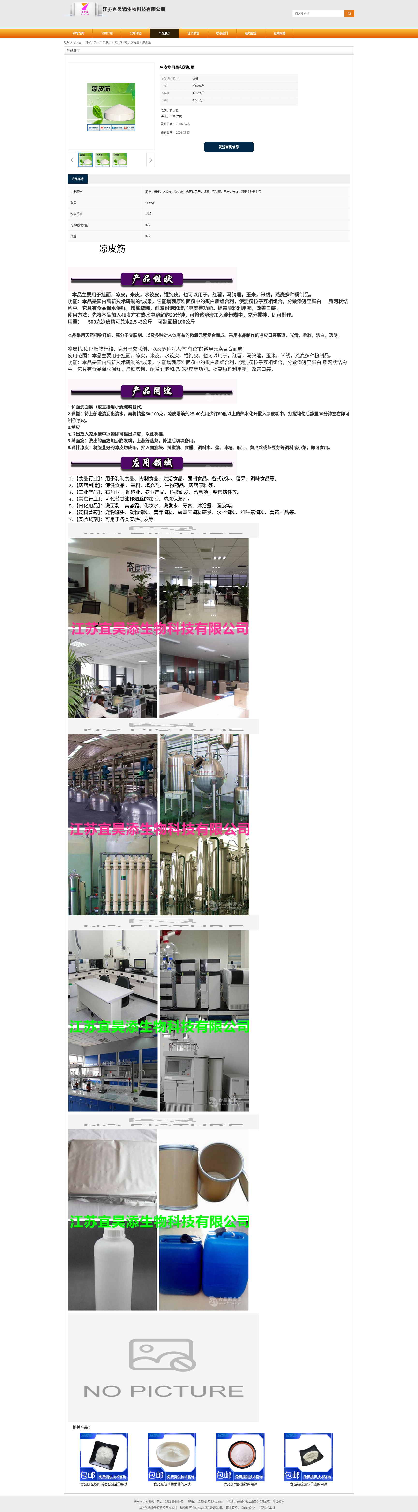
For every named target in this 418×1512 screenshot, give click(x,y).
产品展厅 (164, 33)
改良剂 (118, 42)
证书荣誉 (193, 33)
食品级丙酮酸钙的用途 (240, 1484)
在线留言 (251, 33)
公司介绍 (107, 33)
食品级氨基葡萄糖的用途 (172, 1484)
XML (219, 1507)
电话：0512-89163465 (169, 1501)
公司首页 (78, 33)
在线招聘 (279, 33)
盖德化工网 (267, 1507)
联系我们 (222, 33)
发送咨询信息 (229, 147)
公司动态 (136, 33)
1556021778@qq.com (210, 1501)
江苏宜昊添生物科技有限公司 (158, 1507)
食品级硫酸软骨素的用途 (308, 1484)
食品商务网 (248, 1507)
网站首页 (91, 42)
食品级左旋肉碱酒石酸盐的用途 (104, 1484)
